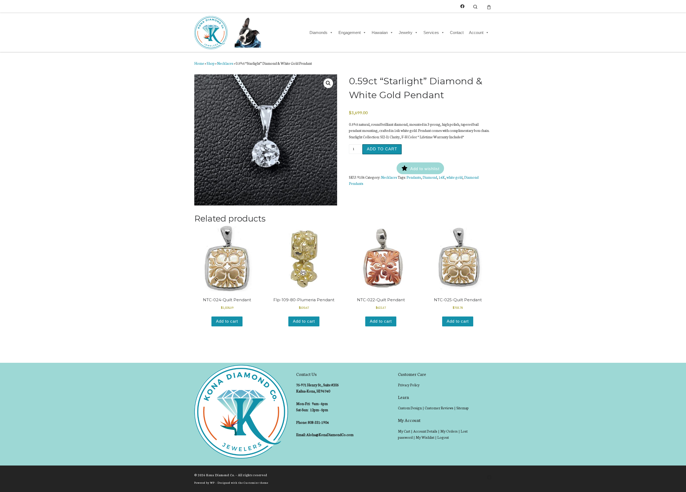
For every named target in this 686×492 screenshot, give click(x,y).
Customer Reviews (439, 407)
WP (212, 482)
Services (431, 32)
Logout (443, 437)
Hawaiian (380, 32)
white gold (454, 177)
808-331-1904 (318, 422)
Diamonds (318, 32)
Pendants (414, 177)
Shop (211, 63)
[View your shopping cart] (489, 6)
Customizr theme (256, 482)
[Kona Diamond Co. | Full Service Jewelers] (228, 31)
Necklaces (225, 63)
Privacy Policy (409, 384)
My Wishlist (425, 437)
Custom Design (410, 407)
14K (442, 177)
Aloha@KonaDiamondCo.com (329, 434)
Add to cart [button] (227, 321)
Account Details (425, 431)
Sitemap (462, 407)
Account (476, 32)
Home (199, 63)
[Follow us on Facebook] (462, 6)
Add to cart (382, 149)
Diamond (430, 177)
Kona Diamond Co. (220, 475)
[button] (328, 83)
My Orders (449, 431)
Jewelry (405, 32)
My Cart (404, 431)
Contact (457, 32)
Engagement (349, 32)
